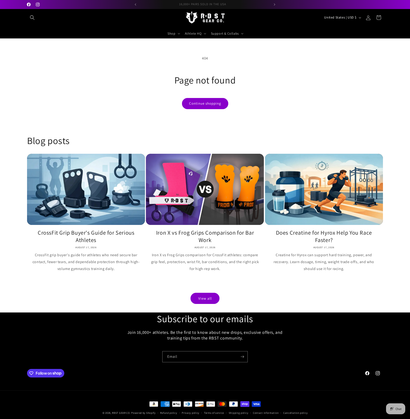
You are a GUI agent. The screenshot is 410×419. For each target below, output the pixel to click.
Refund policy (168, 412)
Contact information (266, 412)
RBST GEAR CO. (121, 412)
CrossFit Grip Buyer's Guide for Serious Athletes (86, 236)
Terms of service (214, 412)
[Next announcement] (274, 4)
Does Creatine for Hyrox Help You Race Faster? (324, 236)
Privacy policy (190, 412)
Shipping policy (238, 412)
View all (205, 298)
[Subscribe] (242, 356)
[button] (32, 17)
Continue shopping (205, 103)
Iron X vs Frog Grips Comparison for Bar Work (205, 236)
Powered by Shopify (143, 412)
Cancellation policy (295, 412)
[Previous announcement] (135, 4)
